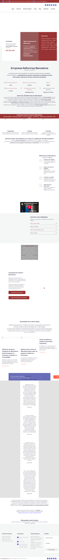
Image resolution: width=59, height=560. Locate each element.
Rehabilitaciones (29, 92)
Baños (48, 85)
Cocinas (29, 85)
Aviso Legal (33, 548)
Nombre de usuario (49, 537)
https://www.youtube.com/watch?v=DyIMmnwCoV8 (29, 512)
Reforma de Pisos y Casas (7, 541)
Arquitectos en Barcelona (17, 292)
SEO (26, 558)
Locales (11, 90)
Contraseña (48, 543)
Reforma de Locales (6, 539)
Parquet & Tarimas (48, 92)
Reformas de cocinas (6, 538)
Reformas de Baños (6, 536)
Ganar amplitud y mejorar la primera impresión (45, 341)
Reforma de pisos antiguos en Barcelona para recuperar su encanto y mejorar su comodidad (10, 353)
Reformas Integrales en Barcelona (19, 297)
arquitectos (25, 73)
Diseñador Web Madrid (20, 558)
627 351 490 (28, 376)
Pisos (10, 85)
